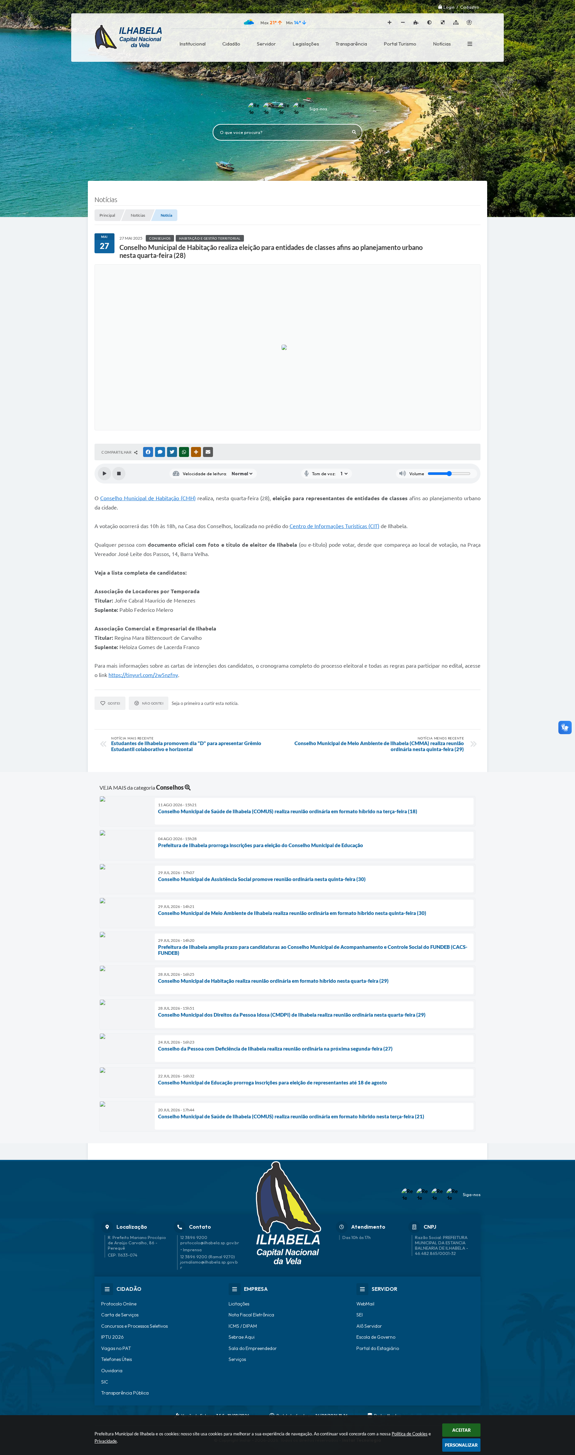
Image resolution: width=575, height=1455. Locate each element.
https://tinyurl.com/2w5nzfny (143, 675)
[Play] (104, 473)
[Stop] (118, 473)
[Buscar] (354, 132)
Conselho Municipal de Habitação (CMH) (148, 498)
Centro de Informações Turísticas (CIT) (334, 526)
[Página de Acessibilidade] (469, 23)
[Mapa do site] (456, 23)
